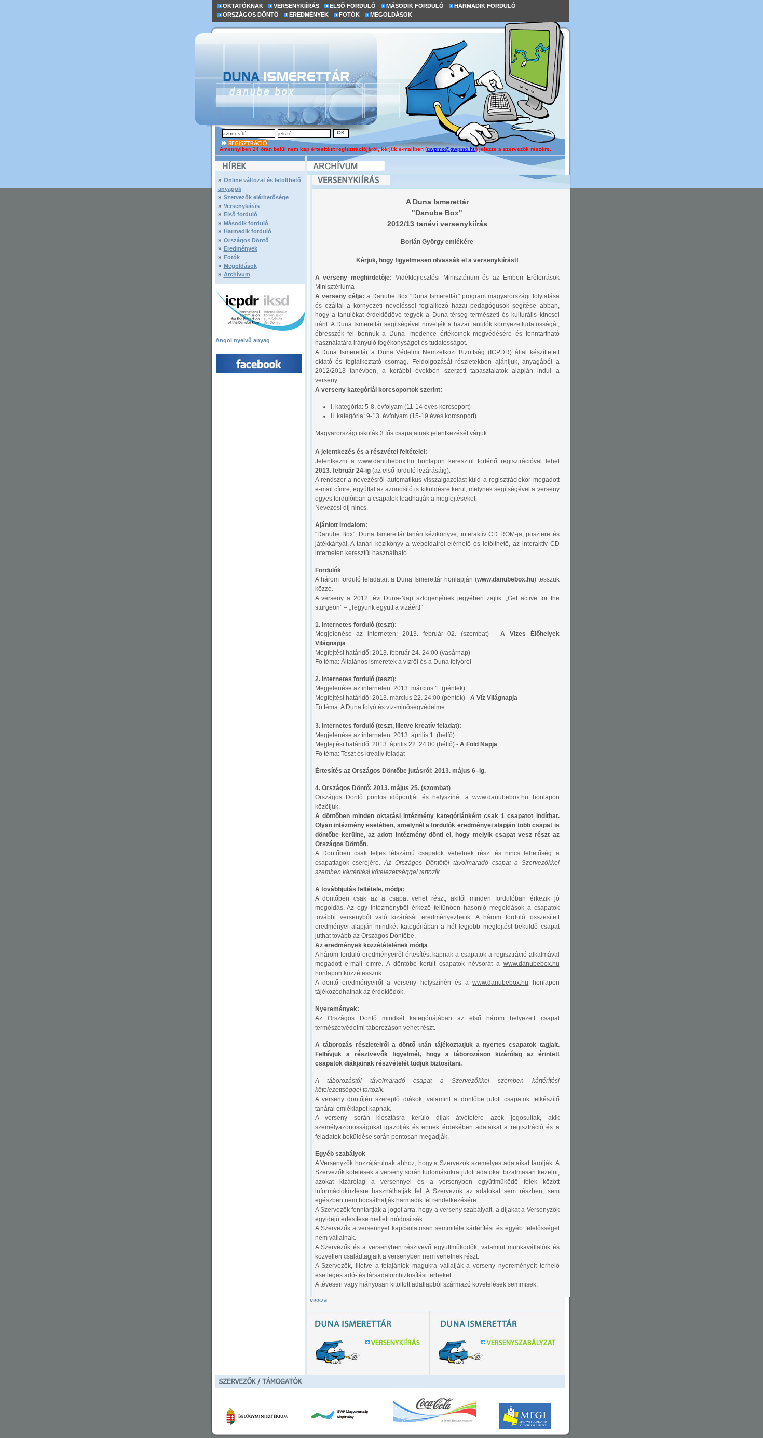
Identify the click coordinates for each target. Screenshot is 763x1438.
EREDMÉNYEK (309, 14)
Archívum (237, 274)
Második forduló (246, 223)
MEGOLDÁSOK (391, 14)
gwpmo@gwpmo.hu (451, 149)
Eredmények (240, 248)
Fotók (232, 257)
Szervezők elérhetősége (256, 197)
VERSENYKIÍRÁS (296, 6)
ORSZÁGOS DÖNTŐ (251, 14)
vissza (318, 1300)
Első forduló (240, 214)
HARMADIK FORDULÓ (485, 6)
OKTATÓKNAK (243, 6)
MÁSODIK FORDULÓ (415, 6)
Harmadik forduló (247, 231)
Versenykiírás (242, 206)
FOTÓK (349, 14)
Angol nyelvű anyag (242, 340)
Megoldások (240, 265)
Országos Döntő (246, 240)
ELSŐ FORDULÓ (353, 6)
